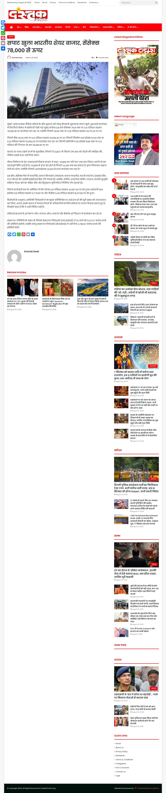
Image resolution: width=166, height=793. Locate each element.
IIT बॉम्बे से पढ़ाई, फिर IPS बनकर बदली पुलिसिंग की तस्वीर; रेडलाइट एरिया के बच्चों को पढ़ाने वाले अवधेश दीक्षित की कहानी (144, 504)
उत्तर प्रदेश (36, 27)
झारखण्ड (58, 27)
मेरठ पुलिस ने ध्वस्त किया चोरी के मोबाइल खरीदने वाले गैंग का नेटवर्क (144, 721)
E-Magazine (121, 763)
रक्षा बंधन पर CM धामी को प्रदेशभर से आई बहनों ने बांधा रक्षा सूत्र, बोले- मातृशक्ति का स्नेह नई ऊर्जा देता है (144, 185)
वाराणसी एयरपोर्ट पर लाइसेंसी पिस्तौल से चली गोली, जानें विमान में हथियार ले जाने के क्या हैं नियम (144, 604)
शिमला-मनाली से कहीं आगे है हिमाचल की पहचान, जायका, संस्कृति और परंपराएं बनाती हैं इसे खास (144, 321)
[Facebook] (3, 22)
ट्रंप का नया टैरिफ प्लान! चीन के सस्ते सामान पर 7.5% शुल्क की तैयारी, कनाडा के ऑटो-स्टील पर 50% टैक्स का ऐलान (22, 303)
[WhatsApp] (3, 32)
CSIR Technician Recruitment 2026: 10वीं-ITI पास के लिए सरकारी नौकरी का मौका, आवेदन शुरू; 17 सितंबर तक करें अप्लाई (144, 519)
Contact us (93, 2)
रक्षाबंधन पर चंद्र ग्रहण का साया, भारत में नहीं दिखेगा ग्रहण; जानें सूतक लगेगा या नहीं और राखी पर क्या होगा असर (144, 404)
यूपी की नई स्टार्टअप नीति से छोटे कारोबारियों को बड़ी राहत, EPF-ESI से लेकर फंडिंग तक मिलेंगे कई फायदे (144, 590)
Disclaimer (82, 2)
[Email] (3, 43)
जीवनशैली (94, 27)
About (44, 2)
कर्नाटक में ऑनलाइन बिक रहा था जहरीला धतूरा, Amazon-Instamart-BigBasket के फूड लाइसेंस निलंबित (56, 303)
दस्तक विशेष (107, 27)
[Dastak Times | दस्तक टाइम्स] (28, 14)
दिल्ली (67, 27)
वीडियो (120, 27)
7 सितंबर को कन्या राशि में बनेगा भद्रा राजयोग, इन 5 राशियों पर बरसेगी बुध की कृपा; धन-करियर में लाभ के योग (135, 375)
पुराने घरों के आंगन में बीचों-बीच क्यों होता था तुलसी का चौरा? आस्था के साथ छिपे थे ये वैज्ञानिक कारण (143, 434)
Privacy (53, 2)
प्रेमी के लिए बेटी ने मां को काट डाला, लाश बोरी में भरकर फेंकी (143, 708)
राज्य (76, 27)
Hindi (120, 125)
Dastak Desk (17, 57)
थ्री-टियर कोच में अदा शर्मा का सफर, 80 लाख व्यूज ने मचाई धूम (143, 227)
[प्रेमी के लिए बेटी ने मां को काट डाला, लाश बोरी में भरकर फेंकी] (121, 710)
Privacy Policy (122, 751)
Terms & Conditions (66, 2)
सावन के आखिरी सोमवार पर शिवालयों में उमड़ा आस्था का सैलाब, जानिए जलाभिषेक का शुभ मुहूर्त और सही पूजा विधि (144, 419)
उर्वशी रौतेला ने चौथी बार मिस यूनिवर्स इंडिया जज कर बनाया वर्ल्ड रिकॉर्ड (142, 240)
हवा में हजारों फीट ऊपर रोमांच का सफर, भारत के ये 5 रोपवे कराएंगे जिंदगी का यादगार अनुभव (144, 307)
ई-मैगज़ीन (132, 27)
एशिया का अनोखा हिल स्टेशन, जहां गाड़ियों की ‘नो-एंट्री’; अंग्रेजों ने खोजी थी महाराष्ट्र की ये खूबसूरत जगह (136, 292)
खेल (84, 27)
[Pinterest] (3, 38)
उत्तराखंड (48, 27)
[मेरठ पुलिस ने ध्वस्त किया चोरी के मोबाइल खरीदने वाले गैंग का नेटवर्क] (121, 722)
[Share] (3, 48)
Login (118, 775)
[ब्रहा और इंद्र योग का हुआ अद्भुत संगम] (121, 218)
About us (119, 747)
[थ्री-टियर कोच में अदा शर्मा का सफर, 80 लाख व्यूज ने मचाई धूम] (121, 229)
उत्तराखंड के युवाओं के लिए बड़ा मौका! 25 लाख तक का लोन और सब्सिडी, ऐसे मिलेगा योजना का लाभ (143, 617)
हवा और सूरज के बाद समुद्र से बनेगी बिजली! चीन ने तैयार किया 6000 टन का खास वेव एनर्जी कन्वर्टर (92, 301)
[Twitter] (3, 27)
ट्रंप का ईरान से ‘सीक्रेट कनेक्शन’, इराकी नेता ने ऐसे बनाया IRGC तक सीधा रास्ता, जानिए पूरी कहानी (135, 573)
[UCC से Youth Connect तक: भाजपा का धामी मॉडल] (121, 632)
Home (37, 2)
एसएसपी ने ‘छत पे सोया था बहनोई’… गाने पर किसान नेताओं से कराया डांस (136, 696)
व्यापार (11, 37)
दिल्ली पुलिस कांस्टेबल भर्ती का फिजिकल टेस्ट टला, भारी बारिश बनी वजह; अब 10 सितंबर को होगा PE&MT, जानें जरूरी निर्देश (136, 488)
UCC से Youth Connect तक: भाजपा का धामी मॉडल (142, 630)
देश (18, 27)
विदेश (27, 27)
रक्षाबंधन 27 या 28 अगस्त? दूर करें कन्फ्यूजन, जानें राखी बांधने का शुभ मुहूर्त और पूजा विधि (144, 390)
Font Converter (122, 767)
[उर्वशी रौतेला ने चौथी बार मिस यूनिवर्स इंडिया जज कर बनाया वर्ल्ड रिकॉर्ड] (121, 241)
